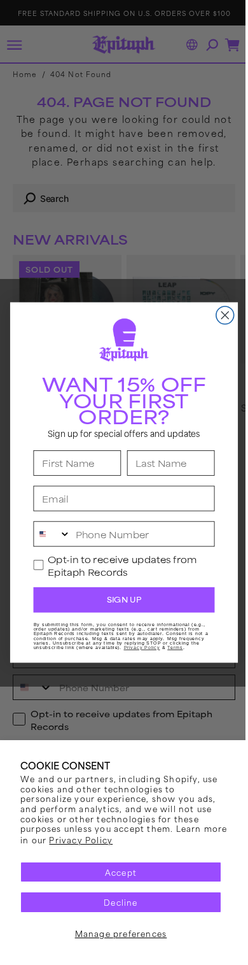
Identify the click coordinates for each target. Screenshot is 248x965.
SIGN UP (119, 599)
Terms (170, 647)
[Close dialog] (220, 315)
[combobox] (47, 534)
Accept (116, 872)
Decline (116, 902)
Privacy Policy (107, 839)
